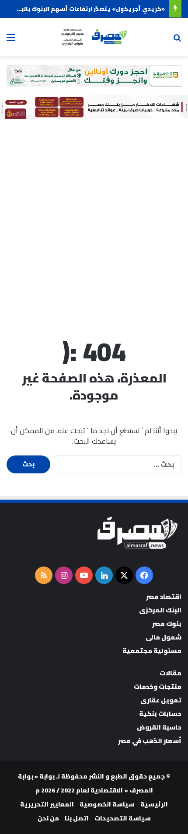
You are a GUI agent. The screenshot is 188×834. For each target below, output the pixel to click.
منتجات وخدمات (157, 686)
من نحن (48, 818)
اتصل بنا (77, 818)
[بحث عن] (177, 40)
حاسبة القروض (159, 727)
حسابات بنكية (160, 713)
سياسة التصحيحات (122, 818)
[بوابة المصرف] (94, 37)
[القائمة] (11, 40)
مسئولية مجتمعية (151, 651)
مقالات (170, 673)
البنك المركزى (160, 610)
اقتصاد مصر (163, 596)
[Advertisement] (94, 226)
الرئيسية (154, 804)
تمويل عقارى (160, 700)
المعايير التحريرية (47, 804)
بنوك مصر (166, 623)
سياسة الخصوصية (107, 804)
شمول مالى (163, 637)
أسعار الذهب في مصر (149, 741)
